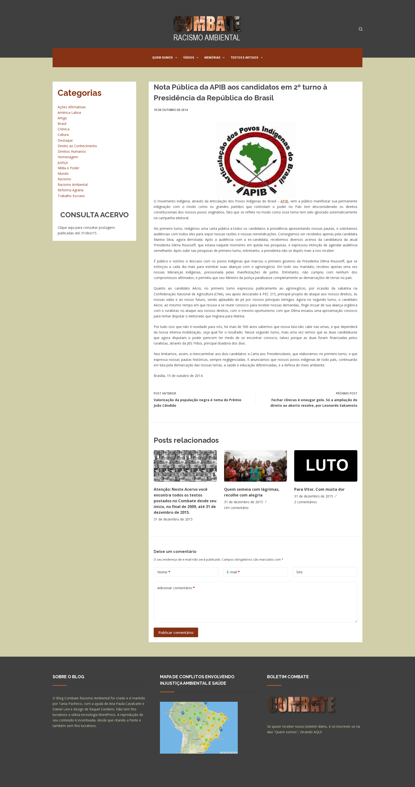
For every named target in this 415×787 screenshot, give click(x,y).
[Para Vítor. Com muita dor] (325, 466)
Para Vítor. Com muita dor (319, 489)
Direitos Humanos (72, 151)
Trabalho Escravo (71, 196)
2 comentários (305, 502)
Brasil (62, 123)
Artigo (62, 118)
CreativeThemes (137, 778)
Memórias (212, 57)
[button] (176, 58)
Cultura (63, 134)
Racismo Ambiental (73, 184)
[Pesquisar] (360, 29)
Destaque (65, 140)
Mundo (63, 173)
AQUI (318, 732)
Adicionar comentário (176, 587)
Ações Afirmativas (72, 107)
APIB (284, 201)
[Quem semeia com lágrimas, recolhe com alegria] (255, 466)
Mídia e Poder (68, 168)
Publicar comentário (176, 632)
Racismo (64, 179)
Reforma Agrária (70, 190)
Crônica (63, 129)
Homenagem (68, 157)
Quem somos (162, 57)
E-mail (233, 571)
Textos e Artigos (244, 57)
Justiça (63, 162)
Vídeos (188, 57)
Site (299, 571)
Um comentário (236, 507)
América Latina (69, 112)
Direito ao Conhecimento (77, 146)
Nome (163, 571)
